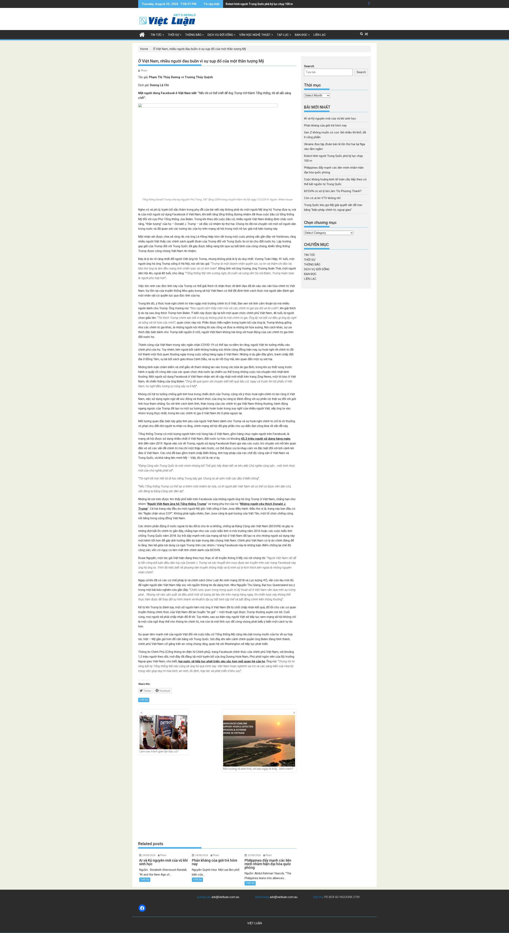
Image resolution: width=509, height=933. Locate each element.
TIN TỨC (156, 35)
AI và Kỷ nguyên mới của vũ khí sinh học (330, 118)
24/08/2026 (148, 855)
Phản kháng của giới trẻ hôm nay (325, 125)
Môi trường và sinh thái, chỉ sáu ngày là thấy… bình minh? (258, 768)
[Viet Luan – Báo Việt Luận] (142, 34)
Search (309, 66)
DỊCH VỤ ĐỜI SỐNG (220, 35)
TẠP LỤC (283, 35)
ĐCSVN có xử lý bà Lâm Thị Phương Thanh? (333, 191)
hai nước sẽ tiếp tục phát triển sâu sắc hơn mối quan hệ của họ (221, 661)
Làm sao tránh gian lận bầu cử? (159, 751)
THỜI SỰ (173, 35)
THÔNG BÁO (193, 35)
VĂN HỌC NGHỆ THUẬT (255, 35)
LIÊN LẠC (320, 35)
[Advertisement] (217, 807)
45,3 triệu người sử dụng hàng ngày (265, 438)
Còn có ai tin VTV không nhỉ (322, 198)
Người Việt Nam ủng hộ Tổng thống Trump (177, 504)
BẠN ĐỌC (301, 35)
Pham (144, 70)
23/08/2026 (254, 855)
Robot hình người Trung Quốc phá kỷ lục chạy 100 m (259, 4)
